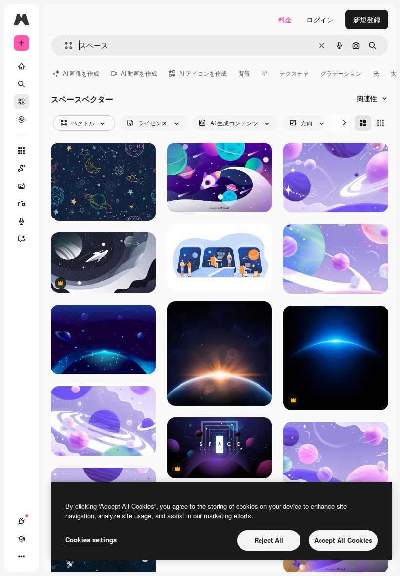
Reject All (268, 540)
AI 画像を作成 (81, 73)
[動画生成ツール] (21, 203)
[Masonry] (363, 123)
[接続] (21, 521)
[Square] (380, 123)
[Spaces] (21, 168)
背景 (244, 73)
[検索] (21, 84)
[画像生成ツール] (21, 186)
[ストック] (21, 101)
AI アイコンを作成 (203, 73)
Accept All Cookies (343, 540)
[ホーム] (21, 66)
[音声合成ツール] (21, 221)
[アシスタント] (21, 239)
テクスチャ (294, 73)
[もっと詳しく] (21, 119)
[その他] (21, 556)
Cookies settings (91, 539)
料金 (285, 19)
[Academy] (21, 539)
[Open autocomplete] (64, 45)
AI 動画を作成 (139, 73)
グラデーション (340, 73)
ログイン (320, 19)
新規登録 (366, 19)
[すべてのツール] (21, 151)
